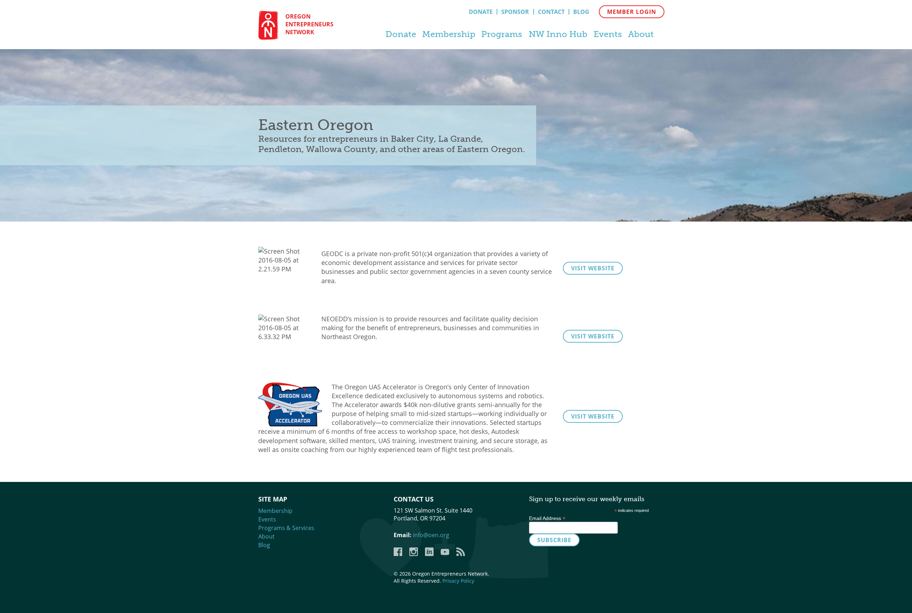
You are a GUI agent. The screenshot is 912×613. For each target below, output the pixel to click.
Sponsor (515, 12)
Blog (581, 12)
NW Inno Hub (558, 34)
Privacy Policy (458, 580)
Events (608, 34)
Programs (501, 34)
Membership (448, 34)
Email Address (547, 518)
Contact (551, 12)
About (641, 34)
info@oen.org (431, 535)
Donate (481, 12)
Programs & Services (286, 528)
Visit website (593, 268)
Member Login (631, 12)
